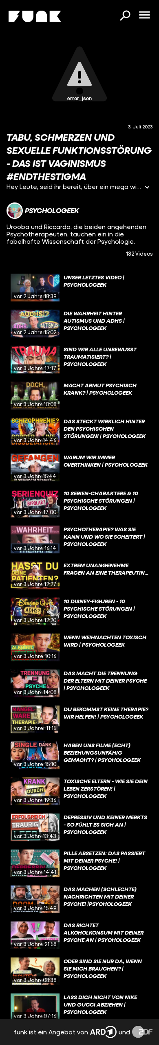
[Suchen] (125, 16)
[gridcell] (79, 287)
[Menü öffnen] (144, 15)
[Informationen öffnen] (147, 188)
